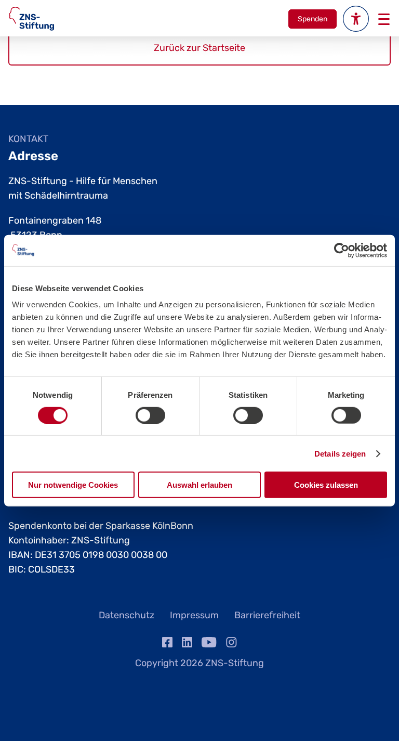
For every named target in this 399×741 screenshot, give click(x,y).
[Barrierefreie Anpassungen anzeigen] (356, 19)
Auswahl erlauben (199, 484)
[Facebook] (167, 644)
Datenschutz (126, 615)
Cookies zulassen (326, 484)
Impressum (194, 615)
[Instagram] (231, 644)
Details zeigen (340, 453)
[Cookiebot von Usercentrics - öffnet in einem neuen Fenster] (341, 250)
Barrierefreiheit (267, 615)
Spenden (312, 19)
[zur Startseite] (31, 18)
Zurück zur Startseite (199, 48)
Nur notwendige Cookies (73, 484)
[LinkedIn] (187, 644)
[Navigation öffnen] (383, 18)
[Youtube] (209, 644)
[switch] (150, 415)
